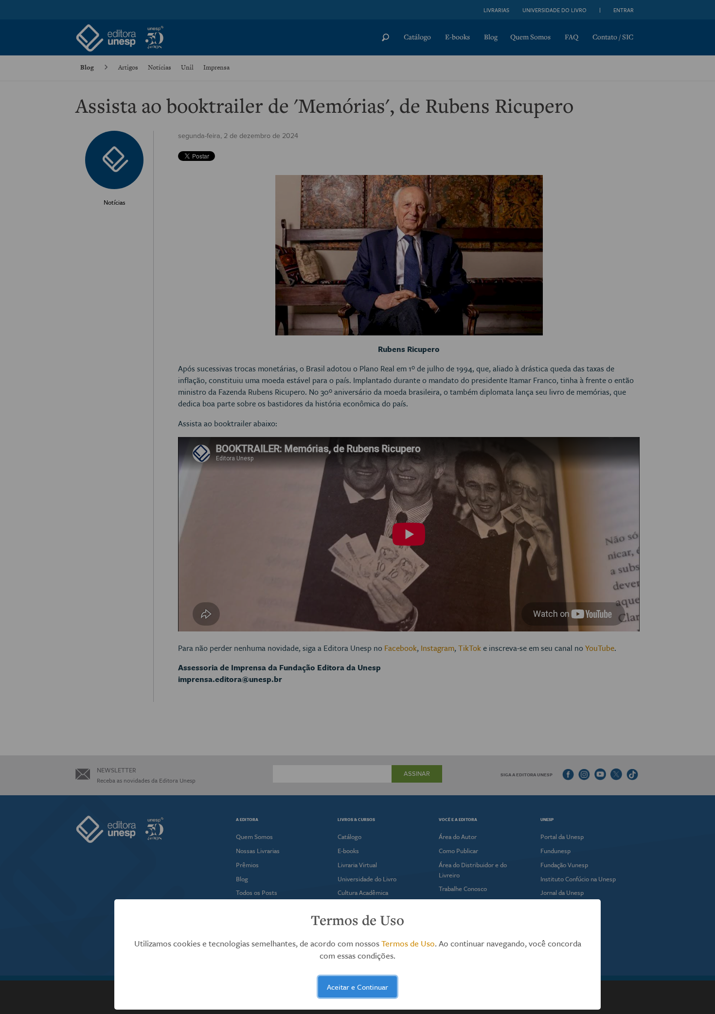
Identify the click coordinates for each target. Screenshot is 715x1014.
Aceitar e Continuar (357, 986)
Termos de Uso (408, 943)
